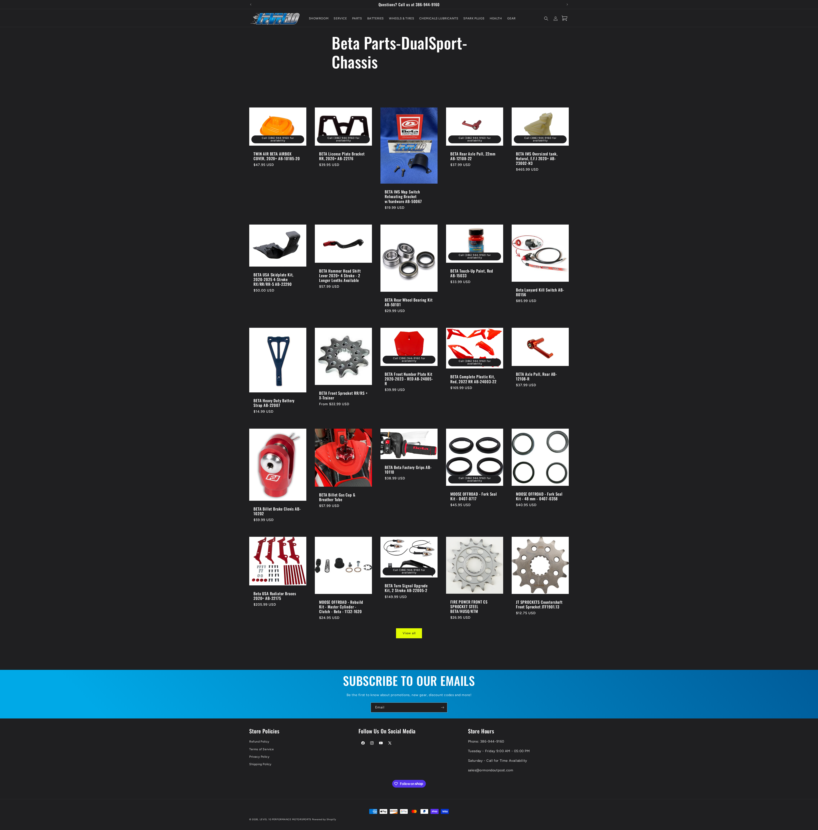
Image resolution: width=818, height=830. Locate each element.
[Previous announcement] (250, 4)
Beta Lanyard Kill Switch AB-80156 (540, 292)
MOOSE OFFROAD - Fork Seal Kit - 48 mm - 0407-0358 (539, 496)
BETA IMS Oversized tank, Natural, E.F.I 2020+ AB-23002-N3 (537, 158)
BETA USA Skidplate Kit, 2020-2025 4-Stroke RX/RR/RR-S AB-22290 (273, 279)
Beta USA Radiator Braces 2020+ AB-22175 (274, 596)
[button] (546, 18)
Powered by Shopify (324, 819)
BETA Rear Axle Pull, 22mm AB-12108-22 (472, 156)
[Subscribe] (442, 707)
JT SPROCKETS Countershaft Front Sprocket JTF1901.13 (539, 604)
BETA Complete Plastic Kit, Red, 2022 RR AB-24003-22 (473, 379)
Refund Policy (259, 741)
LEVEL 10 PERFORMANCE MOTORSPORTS (285, 819)
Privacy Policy (259, 757)
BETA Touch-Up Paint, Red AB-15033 (471, 273)
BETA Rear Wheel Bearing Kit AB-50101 (409, 302)
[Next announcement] (567, 4)
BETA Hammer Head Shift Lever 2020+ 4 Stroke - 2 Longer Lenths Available (340, 275)
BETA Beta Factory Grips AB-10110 (408, 469)
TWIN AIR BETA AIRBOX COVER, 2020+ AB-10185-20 (276, 156)
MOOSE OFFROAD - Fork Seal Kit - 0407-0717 (473, 496)
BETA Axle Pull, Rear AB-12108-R (536, 376)
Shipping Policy (260, 764)
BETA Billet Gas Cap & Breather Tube (337, 497)
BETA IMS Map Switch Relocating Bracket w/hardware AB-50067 (403, 196)
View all (409, 633)
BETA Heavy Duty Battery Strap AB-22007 (274, 403)
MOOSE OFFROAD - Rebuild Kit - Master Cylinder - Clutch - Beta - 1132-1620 (341, 607)
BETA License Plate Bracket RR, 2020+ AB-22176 (342, 156)
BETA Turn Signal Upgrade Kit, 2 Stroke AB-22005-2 (406, 588)
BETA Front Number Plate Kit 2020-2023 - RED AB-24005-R (409, 379)
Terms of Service (261, 749)
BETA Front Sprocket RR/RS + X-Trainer (343, 395)
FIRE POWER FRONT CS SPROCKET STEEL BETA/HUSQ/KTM (469, 606)
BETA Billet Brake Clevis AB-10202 (277, 511)
